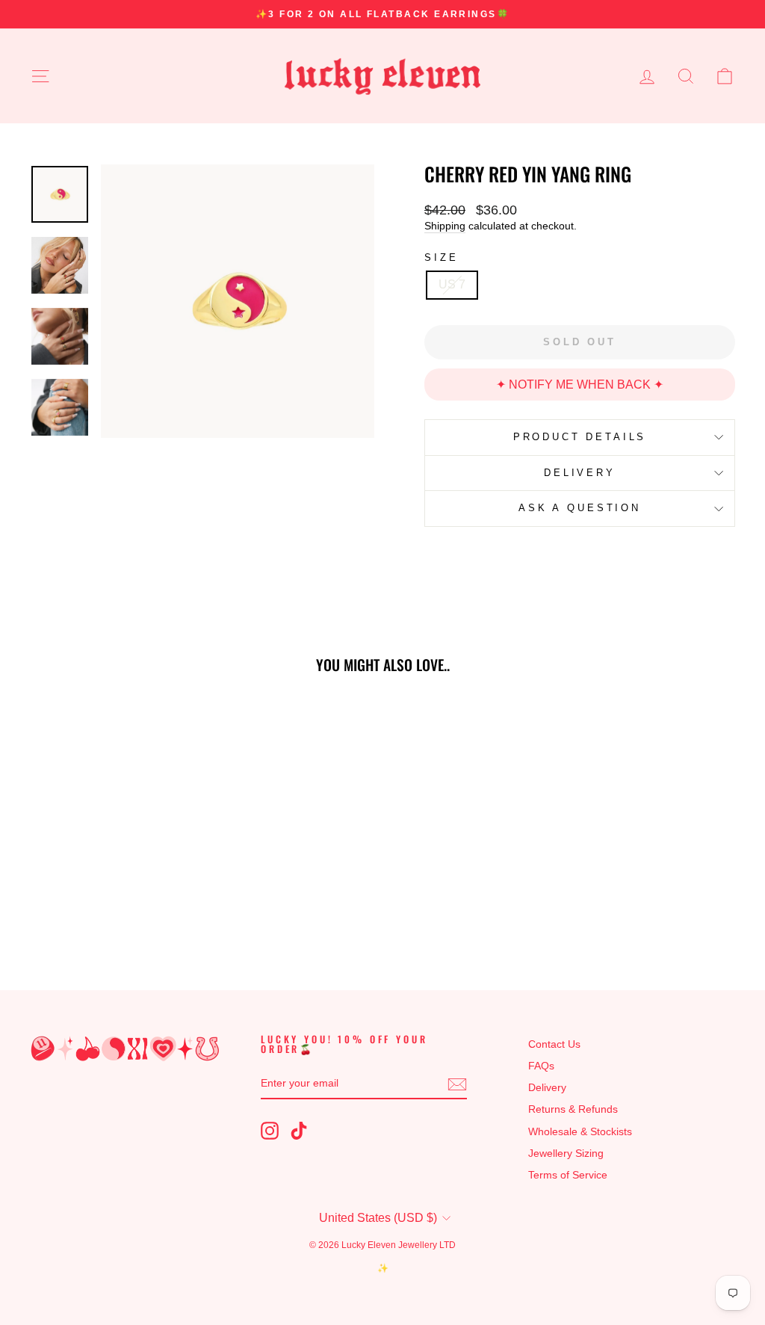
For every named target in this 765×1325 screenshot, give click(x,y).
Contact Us (554, 1044)
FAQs (541, 1066)
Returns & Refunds (573, 1109)
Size (441, 257)
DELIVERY (580, 472)
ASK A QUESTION (579, 507)
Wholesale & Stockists (580, 1131)
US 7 (452, 284)
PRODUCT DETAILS (580, 436)
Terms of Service (567, 1175)
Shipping (444, 226)
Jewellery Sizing (566, 1153)
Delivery (547, 1087)
